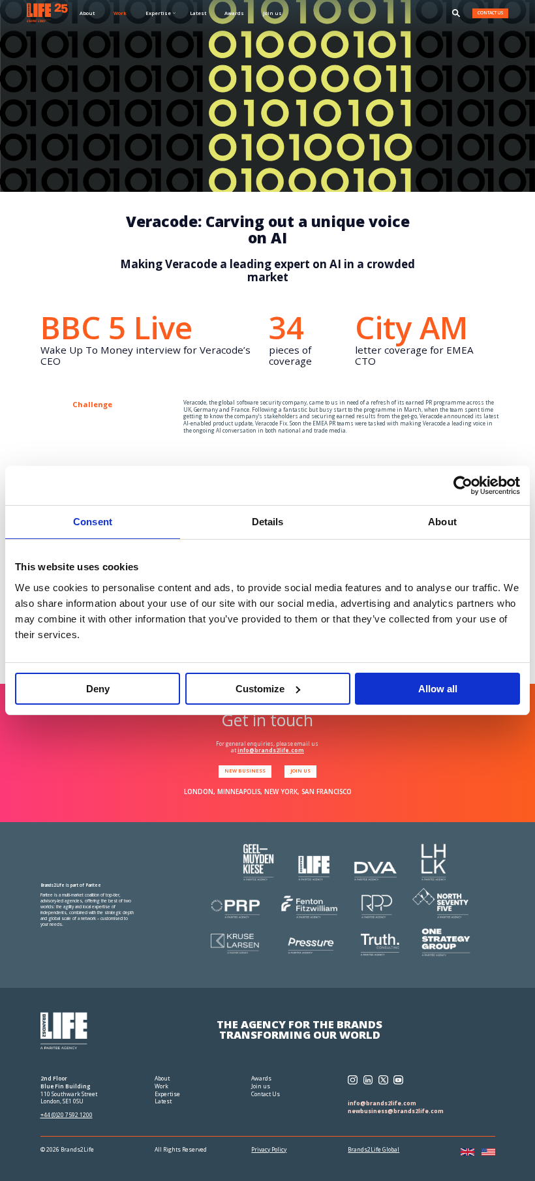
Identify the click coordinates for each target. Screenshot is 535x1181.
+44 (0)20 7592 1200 (66, 1115)
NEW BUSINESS (245, 770)
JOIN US (300, 770)
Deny (98, 688)
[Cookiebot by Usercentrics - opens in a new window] (463, 485)
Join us (272, 13)
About (87, 13)
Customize (260, 688)
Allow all (437, 688)
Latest (198, 13)
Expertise (167, 1094)
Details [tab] (268, 521)
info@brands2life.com (270, 750)
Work (120, 13)
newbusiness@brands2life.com (396, 1111)
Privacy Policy (268, 1150)
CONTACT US (491, 13)
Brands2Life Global (373, 1150)
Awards (234, 13)
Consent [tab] (92, 521)
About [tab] (442, 521)
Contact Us (265, 1094)
